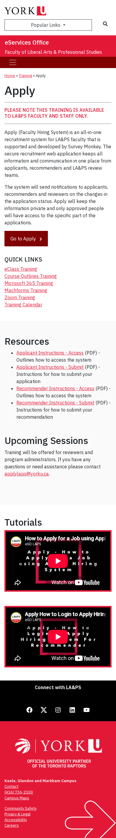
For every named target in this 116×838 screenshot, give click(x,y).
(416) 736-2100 (18, 792)
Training (25, 75)
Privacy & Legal (17, 814)
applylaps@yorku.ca (26, 474)
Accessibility (15, 819)
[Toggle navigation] (13, 62)
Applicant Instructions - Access (50, 353)
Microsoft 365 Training (28, 283)
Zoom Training (19, 297)
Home (9, 75)
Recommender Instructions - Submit (55, 403)
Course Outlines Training (30, 276)
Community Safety (20, 808)
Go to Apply (23, 239)
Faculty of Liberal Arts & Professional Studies (53, 52)
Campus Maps (16, 798)
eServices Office (27, 42)
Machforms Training (25, 290)
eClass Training (20, 269)
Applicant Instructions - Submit (50, 367)
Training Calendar (23, 305)
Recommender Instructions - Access (55, 388)
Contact (11, 786)
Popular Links (46, 25)
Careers (11, 825)
